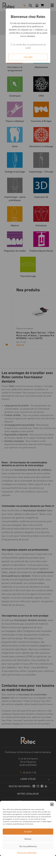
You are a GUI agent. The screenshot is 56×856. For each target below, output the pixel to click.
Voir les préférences (28, 846)
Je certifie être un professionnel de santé (29, 46)
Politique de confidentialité (26, 853)
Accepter (28, 831)
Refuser (28, 839)
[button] (52, 804)
